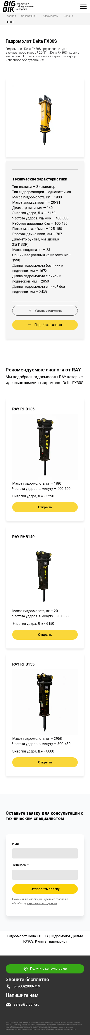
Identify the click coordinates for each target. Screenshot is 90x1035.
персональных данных (42, 903)
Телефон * (20, 865)
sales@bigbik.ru (26, 1004)
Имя (15, 844)
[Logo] (18, 6)
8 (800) (19, 986)
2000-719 (32, 986)
